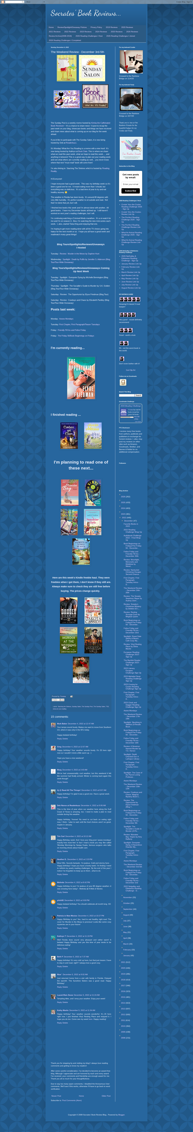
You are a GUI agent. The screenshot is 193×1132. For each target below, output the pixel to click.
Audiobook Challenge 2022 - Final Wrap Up (132, 537)
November (127, 897)
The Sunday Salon (99, 706)
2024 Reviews (101, 32)
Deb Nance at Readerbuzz (68, 805)
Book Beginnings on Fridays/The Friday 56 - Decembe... (132, 545)
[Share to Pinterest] (63, 700)
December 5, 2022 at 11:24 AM (87, 995)
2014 (123, 1003)
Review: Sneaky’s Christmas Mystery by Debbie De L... (132, 606)
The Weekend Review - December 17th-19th (133, 716)
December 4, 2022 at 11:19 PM (80, 936)
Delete (65, 739)
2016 (123, 991)
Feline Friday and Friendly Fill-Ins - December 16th (132, 740)
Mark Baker (62, 724)
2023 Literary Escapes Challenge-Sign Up (132, 670)
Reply (59, 739)
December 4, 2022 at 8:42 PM (77, 882)
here (90, 1019)
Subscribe (130, 191)
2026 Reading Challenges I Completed (65, 40)
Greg (59, 747)
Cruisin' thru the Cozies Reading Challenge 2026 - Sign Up (131, 206)
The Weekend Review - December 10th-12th (133, 786)
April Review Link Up (130, 275)
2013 (123, 1009)
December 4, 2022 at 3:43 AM (74, 770)
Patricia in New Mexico (67, 916)
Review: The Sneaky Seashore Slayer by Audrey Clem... (133, 598)
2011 (123, 1020)
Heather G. (62, 859)
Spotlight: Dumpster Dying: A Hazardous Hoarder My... (133, 845)
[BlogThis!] (55, 700)
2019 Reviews (112, 27)
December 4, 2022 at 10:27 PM (91, 916)
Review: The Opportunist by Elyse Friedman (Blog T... (131, 803)
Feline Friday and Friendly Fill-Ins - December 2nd (132, 880)
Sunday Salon (76, 706)
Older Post (106, 1096)
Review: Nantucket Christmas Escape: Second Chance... (132, 572)
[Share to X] (58, 700)
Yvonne (130, 410)
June (125, 926)
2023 (123, 514)
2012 (123, 1014)
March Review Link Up (130, 272)
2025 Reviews (116, 32)
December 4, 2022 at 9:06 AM (93, 805)
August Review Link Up (131, 288)
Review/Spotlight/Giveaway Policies (72, 27)
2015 (123, 997)
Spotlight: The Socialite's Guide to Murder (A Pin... (133, 828)
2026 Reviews (132, 32)
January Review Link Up (131, 264)
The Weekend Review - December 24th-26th (133, 590)
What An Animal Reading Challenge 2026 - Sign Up (131, 234)
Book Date (82, 151)
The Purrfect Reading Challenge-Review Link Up (130, 227)
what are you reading (59, 709)
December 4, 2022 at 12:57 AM (75, 747)
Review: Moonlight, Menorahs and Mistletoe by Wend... (131, 563)
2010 (123, 1026)
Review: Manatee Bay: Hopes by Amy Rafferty (133, 836)
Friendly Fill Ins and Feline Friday (72, 330)
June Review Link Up (130, 282)
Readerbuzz (71, 143)
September (128, 909)
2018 (123, 980)
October (127, 903)
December (128, 521)
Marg (59, 770)
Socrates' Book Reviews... (86, 13)
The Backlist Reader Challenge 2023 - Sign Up (132, 662)
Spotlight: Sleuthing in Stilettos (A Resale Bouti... (133, 724)
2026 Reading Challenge (131, 405)
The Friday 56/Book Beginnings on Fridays (76, 336)
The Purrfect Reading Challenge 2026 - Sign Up (130, 219)
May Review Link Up (129, 278)
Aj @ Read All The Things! (69, 790)
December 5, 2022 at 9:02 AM (75, 974)
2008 (123, 1038)
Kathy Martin (63, 1010)
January (127, 955)
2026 (123, 497)
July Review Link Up (129, 285)
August (126, 915)
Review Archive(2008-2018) (60, 36)
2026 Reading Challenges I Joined (120, 36)
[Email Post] (71, 696)
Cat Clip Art (130, 370)
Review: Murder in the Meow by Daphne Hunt (79, 254)
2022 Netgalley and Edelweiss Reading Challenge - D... (132, 888)
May (125, 932)
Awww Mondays (66, 319)
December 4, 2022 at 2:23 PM (79, 859)
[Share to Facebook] (60, 700)
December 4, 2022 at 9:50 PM (76, 900)
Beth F (60, 957)
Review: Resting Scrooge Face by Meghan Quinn (132, 614)
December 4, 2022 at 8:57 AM (93, 790)
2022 (124, 518)
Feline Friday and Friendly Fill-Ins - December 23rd (132, 630)
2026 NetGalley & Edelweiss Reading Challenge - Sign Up (129, 258)
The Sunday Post (87, 706)
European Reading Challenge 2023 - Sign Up (132, 654)
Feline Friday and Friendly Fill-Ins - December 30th (132, 554)
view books (138, 421)
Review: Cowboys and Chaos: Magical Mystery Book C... (133, 794)
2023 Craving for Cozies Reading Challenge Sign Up (132, 686)
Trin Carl (61, 836)
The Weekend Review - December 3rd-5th (133, 865)
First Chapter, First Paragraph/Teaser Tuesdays (79, 324)
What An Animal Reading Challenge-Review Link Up (131, 242)
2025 (123, 502)
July (125, 921)
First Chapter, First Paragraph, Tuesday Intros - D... (131, 581)
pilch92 (60, 900)
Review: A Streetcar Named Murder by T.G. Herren (132, 748)
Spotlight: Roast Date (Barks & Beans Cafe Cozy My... (132, 638)
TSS (107, 706)
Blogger (121, 1115)
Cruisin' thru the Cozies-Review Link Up (131, 213)
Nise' (59, 974)
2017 (123, 985)
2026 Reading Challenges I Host (89, 36)
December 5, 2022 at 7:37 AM (76, 957)
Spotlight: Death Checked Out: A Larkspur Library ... (132, 756)
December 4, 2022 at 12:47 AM (81, 724)
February (127, 950)
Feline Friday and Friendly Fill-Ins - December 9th (132, 820)
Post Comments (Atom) (72, 1100)
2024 (123, 508)
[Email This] (53, 700)
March (126, 944)
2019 (123, 974)
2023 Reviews (86, 32)
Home (51, 27)
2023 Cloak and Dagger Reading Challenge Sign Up (132, 704)
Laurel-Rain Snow (65, 995)
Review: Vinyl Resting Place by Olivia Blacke (133, 646)
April (125, 938)
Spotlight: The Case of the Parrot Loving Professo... (133, 775)
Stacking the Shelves (64, 706)
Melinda (60, 882)
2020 (123, 968)
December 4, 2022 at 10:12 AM (78, 836)
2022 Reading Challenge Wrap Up (133, 531)
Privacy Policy (96, 27)
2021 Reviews (55, 32)
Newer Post (56, 1096)
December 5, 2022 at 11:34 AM (82, 1010)
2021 (123, 962)
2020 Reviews (127, 27)
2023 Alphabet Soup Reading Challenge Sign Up (133, 678)
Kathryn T (61, 936)
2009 (123, 1032)
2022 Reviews (70, 32)
